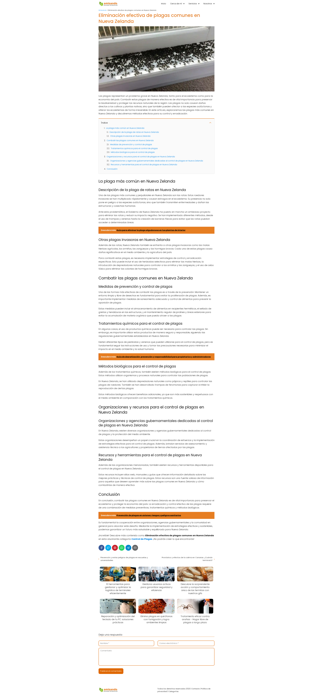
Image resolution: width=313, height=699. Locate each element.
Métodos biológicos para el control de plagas (133, 152)
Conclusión (112, 169)
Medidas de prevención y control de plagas (131, 144)
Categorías (173, 691)
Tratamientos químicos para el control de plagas (134, 148)
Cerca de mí (176, 3)
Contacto (195, 689)
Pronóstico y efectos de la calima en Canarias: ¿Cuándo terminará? (187, 559)
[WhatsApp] (122, 548)
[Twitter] (108, 548)
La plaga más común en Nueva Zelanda (125, 128)
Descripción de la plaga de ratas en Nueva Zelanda (134, 132)
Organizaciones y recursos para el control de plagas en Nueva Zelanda (141, 156)
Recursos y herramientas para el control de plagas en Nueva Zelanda (144, 164)
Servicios (193, 3)
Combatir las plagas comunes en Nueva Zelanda (130, 140)
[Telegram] (128, 548)
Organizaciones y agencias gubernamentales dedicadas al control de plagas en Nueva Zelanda (156, 160)
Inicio (163, 3)
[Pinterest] (115, 548)
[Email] (135, 548)
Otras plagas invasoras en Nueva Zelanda (130, 136)
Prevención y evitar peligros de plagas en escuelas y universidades (124, 559)
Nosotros (207, 3)
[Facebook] (101, 548)
